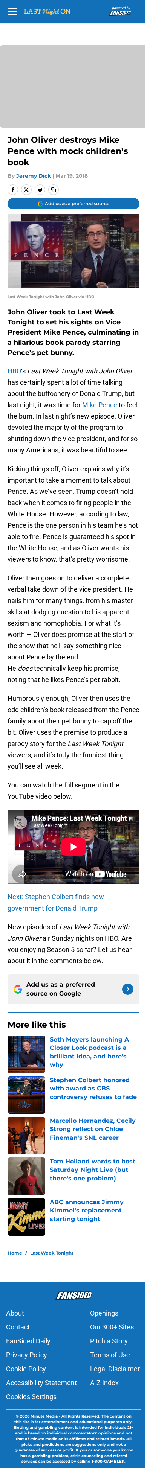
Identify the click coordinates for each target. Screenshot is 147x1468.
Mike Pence (99, 405)
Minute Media (44, 1416)
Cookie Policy (26, 1369)
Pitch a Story (109, 1341)
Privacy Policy (26, 1355)
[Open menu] (12, 11)
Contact (18, 1327)
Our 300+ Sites (112, 1327)
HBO (14, 371)
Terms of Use (110, 1355)
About (15, 1313)
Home (15, 1253)
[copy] (53, 189)
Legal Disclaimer (115, 1369)
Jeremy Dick (33, 175)
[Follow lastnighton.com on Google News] (127, 989)
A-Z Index (104, 1383)
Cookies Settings (31, 1397)
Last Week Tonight (52, 1253)
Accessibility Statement (41, 1383)
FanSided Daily (28, 1341)
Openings (104, 1313)
